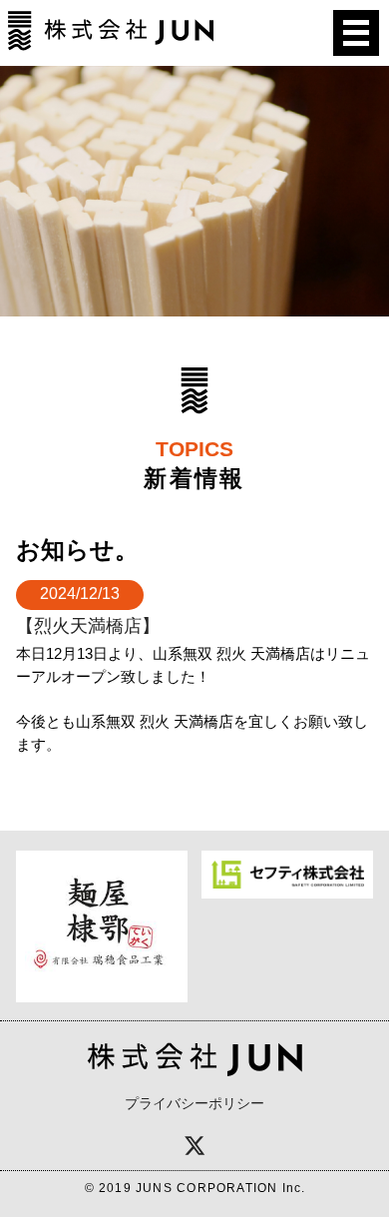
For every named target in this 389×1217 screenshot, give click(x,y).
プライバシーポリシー (194, 1103)
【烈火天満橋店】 (88, 625)
